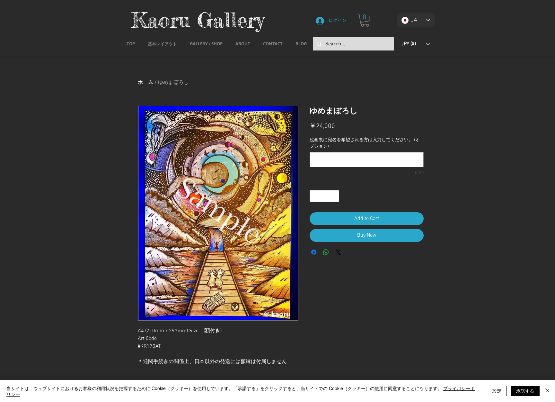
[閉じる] (547, 391)
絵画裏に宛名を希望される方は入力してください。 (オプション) (365, 143)
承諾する (525, 391)
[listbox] (416, 44)
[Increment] (334, 196)
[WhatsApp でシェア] (326, 252)
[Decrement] (315, 196)
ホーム (145, 82)
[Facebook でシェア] (314, 252)
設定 (496, 391)
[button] (365, 20)
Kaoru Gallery (197, 19)
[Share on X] (338, 252)
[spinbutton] (324, 196)
